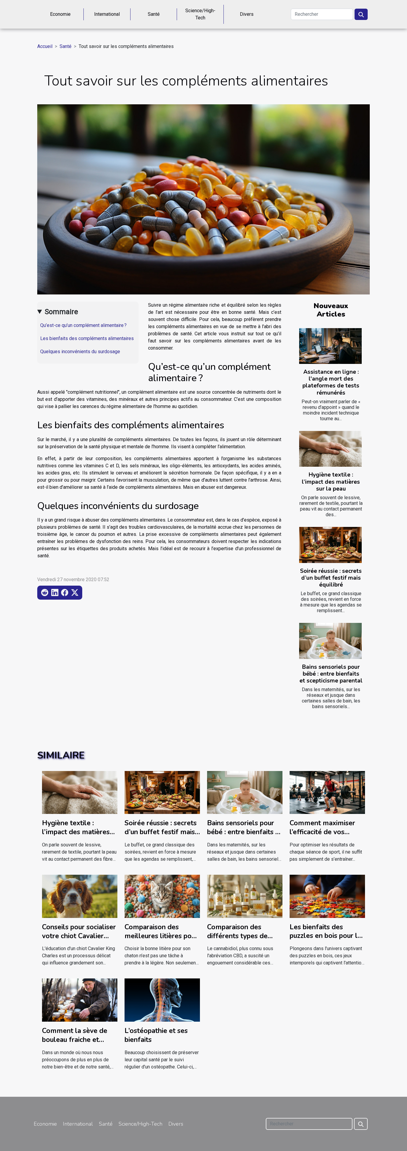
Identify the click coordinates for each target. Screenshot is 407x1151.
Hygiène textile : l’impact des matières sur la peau (331, 481)
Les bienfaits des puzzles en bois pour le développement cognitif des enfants (325, 940)
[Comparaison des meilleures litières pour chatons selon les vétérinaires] (162, 896)
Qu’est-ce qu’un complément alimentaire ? (83, 325)
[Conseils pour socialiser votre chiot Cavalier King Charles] (79, 896)
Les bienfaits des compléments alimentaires (87, 338)
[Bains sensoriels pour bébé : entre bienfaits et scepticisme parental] (330, 641)
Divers (247, 14)
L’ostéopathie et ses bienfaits (156, 1035)
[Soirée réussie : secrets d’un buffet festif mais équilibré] (330, 545)
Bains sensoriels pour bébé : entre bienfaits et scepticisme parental (331, 674)
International (107, 14)
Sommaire (61, 312)
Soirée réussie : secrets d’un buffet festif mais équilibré (331, 578)
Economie (60, 14)
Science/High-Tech (200, 14)
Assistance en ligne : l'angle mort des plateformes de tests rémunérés (330, 382)
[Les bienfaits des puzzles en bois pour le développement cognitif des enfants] (327, 896)
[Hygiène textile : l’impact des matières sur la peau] (330, 449)
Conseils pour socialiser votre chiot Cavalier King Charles (79, 936)
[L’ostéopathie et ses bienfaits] (162, 1000)
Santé (154, 14)
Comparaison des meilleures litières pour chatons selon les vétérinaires (161, 940)
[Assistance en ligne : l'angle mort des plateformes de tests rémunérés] (330, 346)
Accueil (44, 46)
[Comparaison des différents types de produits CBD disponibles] (244, 896)
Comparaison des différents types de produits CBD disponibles (237, 940)
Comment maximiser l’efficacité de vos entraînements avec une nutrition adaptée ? (327, 836)
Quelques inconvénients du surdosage (80, 351)
